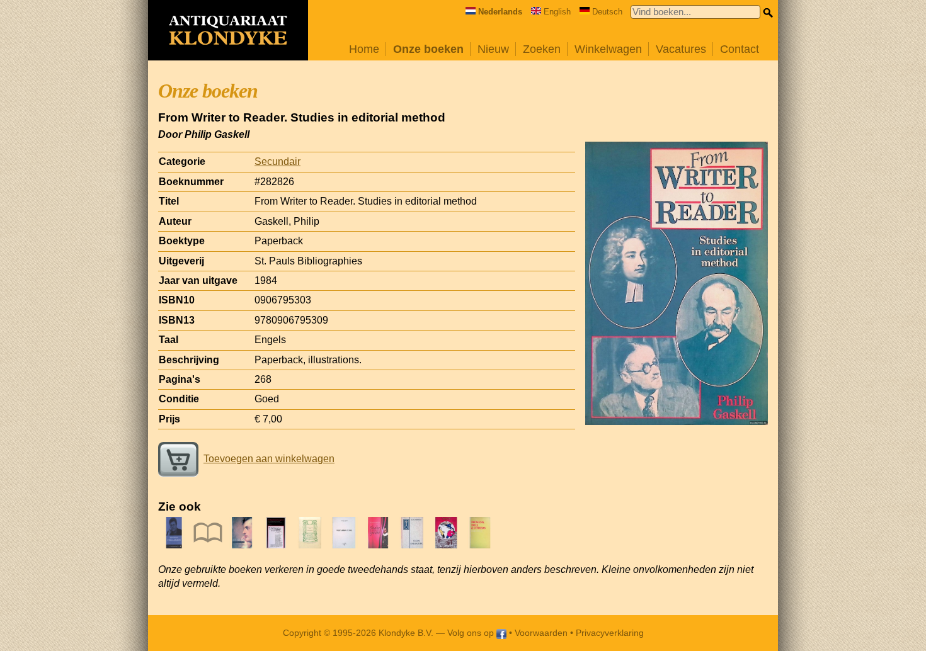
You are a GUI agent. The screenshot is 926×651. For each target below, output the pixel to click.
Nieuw (493, 49)
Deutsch (607, 11)
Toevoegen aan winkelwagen (268, 458)
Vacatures (681, 49)
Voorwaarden (541, 633)
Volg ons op (471, 633)
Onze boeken (428, 49)
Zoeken (542, 49)
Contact (739, 49)
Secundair (277, 161)
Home (364, 49)
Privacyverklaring (610, 633)
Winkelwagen (608, 49)
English (557, 11)
